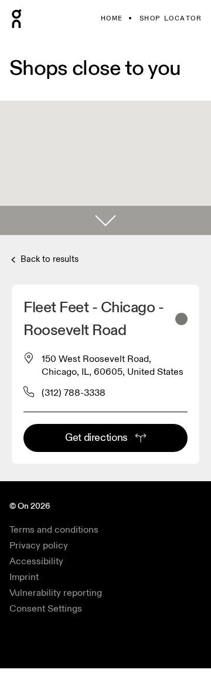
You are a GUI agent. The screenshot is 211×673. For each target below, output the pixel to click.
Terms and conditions (53, 530)
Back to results (48, 259)
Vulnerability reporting (55, 593)
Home (112, 18)
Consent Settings (45, 609)
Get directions (96, 437)
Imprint (24, 577)
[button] (105, 220)
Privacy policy (38, 545)
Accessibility (36, 561)
